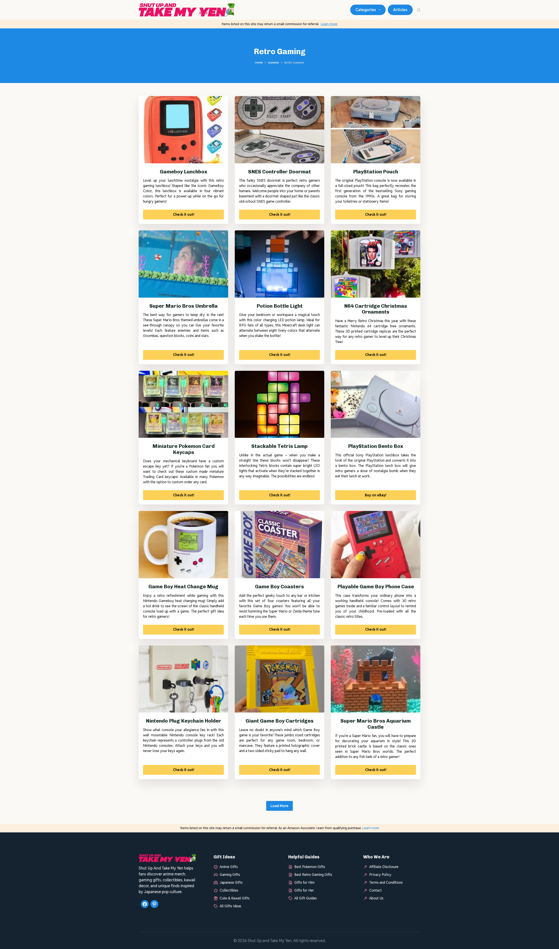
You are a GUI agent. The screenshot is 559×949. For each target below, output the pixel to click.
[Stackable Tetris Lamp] (279, 404)
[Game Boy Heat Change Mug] (183, 544)
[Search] (418, 10)
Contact (375, 890)
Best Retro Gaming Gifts (313, 874)
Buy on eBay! (375, 495)
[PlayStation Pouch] (375, 129)
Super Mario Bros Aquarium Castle (375, 724)
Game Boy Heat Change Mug (183, 586)
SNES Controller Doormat (279, 172)
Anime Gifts (229, 866)
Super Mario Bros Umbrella (183, 306)
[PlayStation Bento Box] (375, 404)
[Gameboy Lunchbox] (183, 129)
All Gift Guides (305, 898)
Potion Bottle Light (280, 306)
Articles (400, 9)
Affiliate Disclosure (384, 866)
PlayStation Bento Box (375, 446)
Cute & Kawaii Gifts (235, 898)
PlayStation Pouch (375, 172)
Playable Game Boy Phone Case (375, 586)
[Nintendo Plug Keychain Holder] (183, 679)
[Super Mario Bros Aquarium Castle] (375, 679)
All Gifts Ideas (230, 906)
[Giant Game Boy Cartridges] (279, 679)
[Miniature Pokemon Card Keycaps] (183, 404)
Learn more (329, 24)
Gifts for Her (304, 890)
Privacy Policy (380, 874)
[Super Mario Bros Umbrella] (183, 264)
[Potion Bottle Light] (279, 264)
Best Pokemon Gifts (309, 866)
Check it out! (183, 214)
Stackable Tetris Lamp (279, 446)
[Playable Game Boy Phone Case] (375, 544)
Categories (365, 9)
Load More (279, 806)
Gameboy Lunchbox (183, 172)
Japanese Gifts (231, 882)
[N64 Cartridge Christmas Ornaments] (375, 264)
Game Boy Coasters (279, 586)
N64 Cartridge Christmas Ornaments (375, 309)
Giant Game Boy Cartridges (280, 721)
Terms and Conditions (386, 882)
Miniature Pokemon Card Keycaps (183, 449)
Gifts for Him (304, 882)
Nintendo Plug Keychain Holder (183, 721)
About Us (376, 898)
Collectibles (229, 890)
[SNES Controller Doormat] (279, 129)
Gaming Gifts (230, 874)
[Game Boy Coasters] (279, 544)
